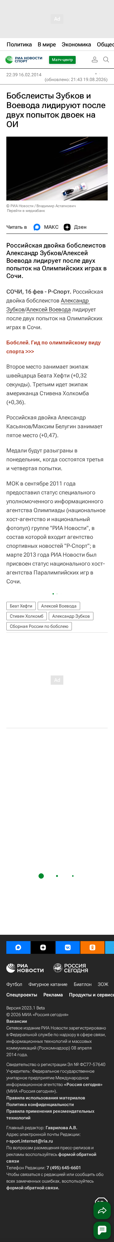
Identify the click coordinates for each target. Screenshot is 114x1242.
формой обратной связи (32, 1187)
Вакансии (16, 1021)
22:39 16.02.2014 (23, 74)
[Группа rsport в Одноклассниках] (92, 947)
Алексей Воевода (48, 309)
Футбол (14, 984)
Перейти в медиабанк (26, 210)
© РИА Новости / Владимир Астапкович (41, 206)
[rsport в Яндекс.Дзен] (43, 947)
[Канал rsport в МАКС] (18, 947)
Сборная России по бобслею (39, 626)
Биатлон (83, 984)
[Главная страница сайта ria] (7, 60)
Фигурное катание (47, 984)
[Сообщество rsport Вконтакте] (68, 947)
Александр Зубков (71, 616)
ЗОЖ (103, 984)
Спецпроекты (21, 995)
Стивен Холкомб (26, 616)
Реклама (53, 995)
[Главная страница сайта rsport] (38, 60)
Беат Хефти (21, 605)
